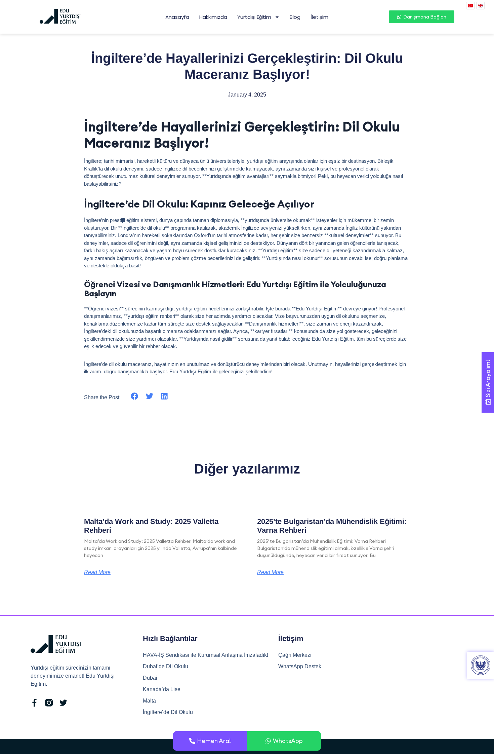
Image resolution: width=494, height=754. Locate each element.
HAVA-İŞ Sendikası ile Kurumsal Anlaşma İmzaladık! (205, 655)
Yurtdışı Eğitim (254, 17)
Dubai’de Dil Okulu (165, 666)
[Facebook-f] (34, 703)
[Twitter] (63, 703)
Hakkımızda (213, 17)
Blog (295, 17)
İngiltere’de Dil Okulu (168, 712)
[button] (134, 396)
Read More (97, 572)
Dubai (150, 678)
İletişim (319, 17)
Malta (149, 701)
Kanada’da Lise (161, 689)
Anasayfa (177, 17)
